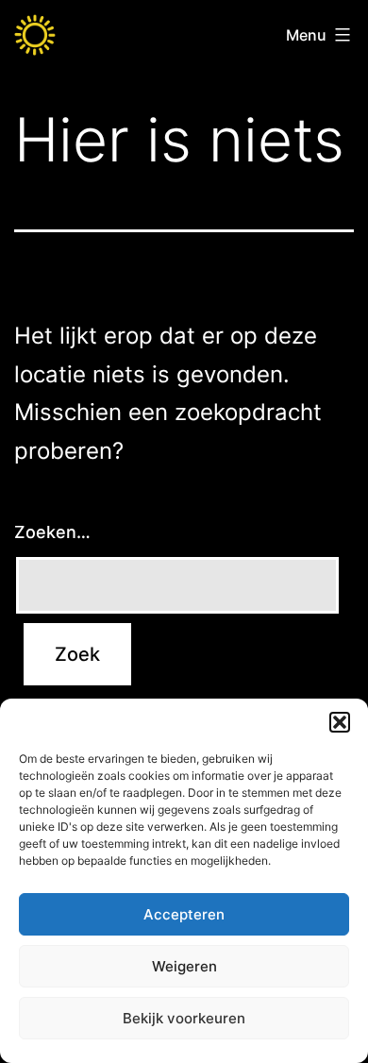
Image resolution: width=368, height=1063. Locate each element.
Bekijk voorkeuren (184, 1018)
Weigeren (184, 966)
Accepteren (184, 914)
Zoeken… (52, 532)
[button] (339, 722)
